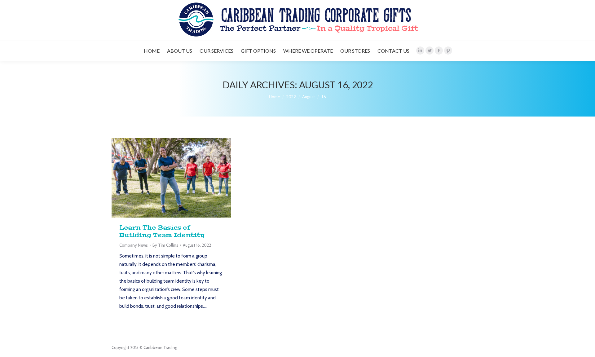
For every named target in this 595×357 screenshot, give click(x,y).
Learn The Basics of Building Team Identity (162, 231)
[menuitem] (151, 50)
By (165, 245)
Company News (133, 245)
